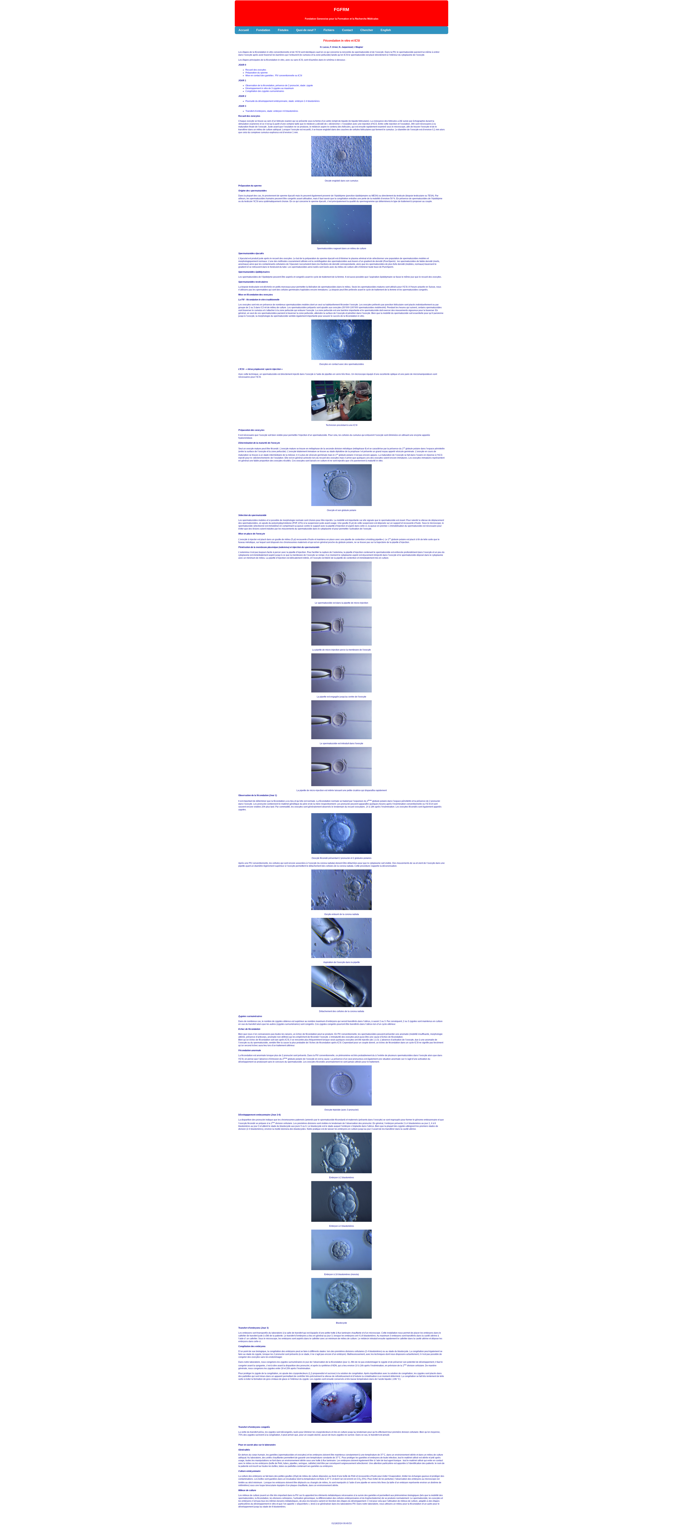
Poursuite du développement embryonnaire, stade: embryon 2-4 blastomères (282, 101)
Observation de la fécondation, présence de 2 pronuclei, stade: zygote (279, 85)
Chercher (366, 30)
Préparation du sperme (256, 72)
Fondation (263, 30)
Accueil (244, 30)
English (386, 30)
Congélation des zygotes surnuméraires (264, 91)
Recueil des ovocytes (255, 70)
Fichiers (329, 30)
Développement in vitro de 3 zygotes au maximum (269, 88)
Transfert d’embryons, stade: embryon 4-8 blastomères (271, 111)
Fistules (283, 30)
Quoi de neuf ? (306, 30)
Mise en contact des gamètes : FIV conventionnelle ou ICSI (273, 75)
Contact (347, 30)
